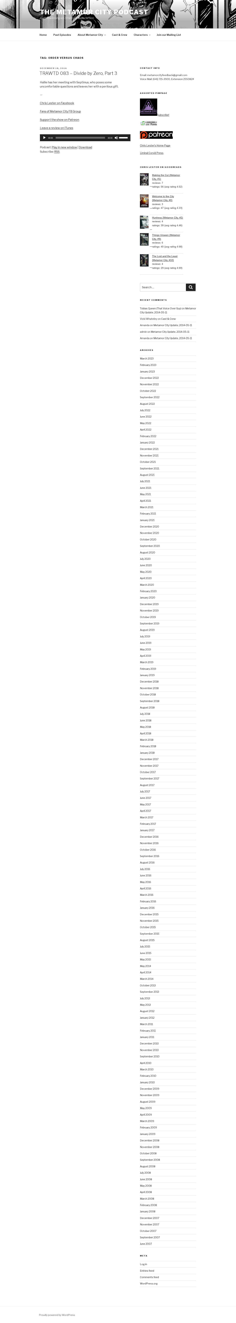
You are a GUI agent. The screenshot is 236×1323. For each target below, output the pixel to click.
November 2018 (149, 688)
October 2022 (148, 390)
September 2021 (149, 468)
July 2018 (145, 713)
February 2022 (148, 436)
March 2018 (146, 739)
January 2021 (147, 520)
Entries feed (147, 1270)
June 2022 (146, 416)
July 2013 (145, 998)
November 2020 (149, 532)
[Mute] (116, 137)
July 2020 (145, 558)
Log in (143, 1264)
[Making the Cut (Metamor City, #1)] (146, 179)
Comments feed (149, 1277)
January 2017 (147, 830)
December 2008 (149, 1140)
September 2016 (149, 856)
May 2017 (145, 804)
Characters (141, 34)
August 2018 (147, 707)
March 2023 (147, 358)
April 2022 (145, 429)
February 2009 (148, 1127)
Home (43, 34)
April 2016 (145, 888)
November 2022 (149, 384)
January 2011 (147, 1037)
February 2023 (148, 364)
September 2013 (149, 991)
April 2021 (145, 500)
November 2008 (149, 1147)
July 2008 (145, 1172)
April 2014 (145, 972)
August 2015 (147, 940)
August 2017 (147, 785)
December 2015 (149, 914)
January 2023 (147, 371)
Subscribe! (163, 114)
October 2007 (148, 1230)
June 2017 (145, 797)
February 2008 (148, 1205)
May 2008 (146, 1185)
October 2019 (148, 617)
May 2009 (146, 1108)
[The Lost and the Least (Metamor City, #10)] (146, 261)
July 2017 (145, 791)
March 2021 (146, 507)
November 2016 (149, 843)
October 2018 (148, 694)
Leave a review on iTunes (56, 128)
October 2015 (148, 927)
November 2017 (149, 765)
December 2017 (149, 759)
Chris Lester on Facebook (57, 103)
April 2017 (145, 810)
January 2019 (147, 675)
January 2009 (147, 1134)
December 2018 (149, 681)
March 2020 (147, 584)
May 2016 (145, 882)
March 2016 (146, 894)
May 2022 (145, 423)
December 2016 (149, 836)
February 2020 (148, 591)
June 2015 (145, 953)
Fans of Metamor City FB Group (60, 111)
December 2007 (149, 1218)
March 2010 (147, 1069)
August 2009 (147, 1101)
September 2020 (150, 545)
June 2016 (145, 875)
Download (85, 147)
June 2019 (145, 642)
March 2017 (146, 817)
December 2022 (149, 377)
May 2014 (145, 966)
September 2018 (149, 701)
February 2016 (148, 901)
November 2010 (149, 1050)
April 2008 (146, 1192)
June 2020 (146, 565)
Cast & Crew (119, 34)
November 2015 (149, 920)
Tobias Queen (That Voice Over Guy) (160, 308)
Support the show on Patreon (59, 119)
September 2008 (150, 1159)
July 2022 (145, 410)
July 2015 (145, 946)
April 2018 (145, 733)
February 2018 (148, 746)
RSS (57, 151)
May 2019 (145, 649)
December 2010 (149, 1043)
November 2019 (149, 610)
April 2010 (145, 1063)
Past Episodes (62, 34)
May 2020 (146, 571)
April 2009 (146, 1114)
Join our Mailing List (169, 34)
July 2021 (145, 481)
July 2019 (145, 636)
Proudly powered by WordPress (57, 1314)
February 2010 (148, 1075)
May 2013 (145, 1004)
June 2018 (145, 720)
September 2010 (149, 1056)
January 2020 (147, 597)
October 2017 (148, 772)
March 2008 (147, 1198)
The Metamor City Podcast (94, 12)
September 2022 (149, 397)
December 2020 (149, 526)
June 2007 (146, 1243)
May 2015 (145, 959)
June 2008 (146, 1179)
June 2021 (145, 487)
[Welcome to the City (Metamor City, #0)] (146, 201)
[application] (85, 137)
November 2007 (149, 1224)
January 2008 (147, 1211)
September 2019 (149, 623)
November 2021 (149, 455)
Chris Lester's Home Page (155, 145)
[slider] (124, 137)
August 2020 (147, 552)
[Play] (44, 137)
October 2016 (148, 849)
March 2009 (147, 1121)
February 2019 (148, 668)
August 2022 (147, 403)
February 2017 (148, 823)
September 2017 (149, 778)
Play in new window (64, 147)
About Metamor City (90, 34)
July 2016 (145, 869)
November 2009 (149, 1095)
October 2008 (148, 1153)
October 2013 (148, 985)
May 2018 (145, 726)
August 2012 (147, 1011)
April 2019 (145, 655)
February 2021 (148, 513)
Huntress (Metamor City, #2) (167, 217)
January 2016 (147, 907)
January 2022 (147, 442)
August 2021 (147, 474)
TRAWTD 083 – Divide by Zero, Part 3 (78, 73)
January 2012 (147, 1017)
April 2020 (146, 578)
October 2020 (148, 539)
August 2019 (147, 629)
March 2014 (146, 978)
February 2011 (148, 1030)
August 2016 (147, 862)
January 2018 (147, 752)
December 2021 (149, 448)
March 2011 (146, 1024)
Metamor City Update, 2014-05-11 (172, 325)
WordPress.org (149, 1283)
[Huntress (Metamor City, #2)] (146, 223)
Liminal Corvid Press (151, 152)
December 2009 (149, 1088)
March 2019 (146, 662)
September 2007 (150, 1237)
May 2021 (145, 494)
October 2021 (148, 461)
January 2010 (147, 1082)
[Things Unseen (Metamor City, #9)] (146, 240)
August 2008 (147, 1166)
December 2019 (149, 604)
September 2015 (149, 933)
